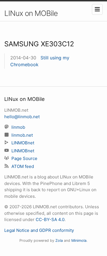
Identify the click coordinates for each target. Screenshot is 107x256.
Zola (59, 240)
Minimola (78, 240)
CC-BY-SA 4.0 (50, 219)
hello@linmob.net (22, 116)
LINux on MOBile (31, 13)
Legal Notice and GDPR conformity (39, 230)
